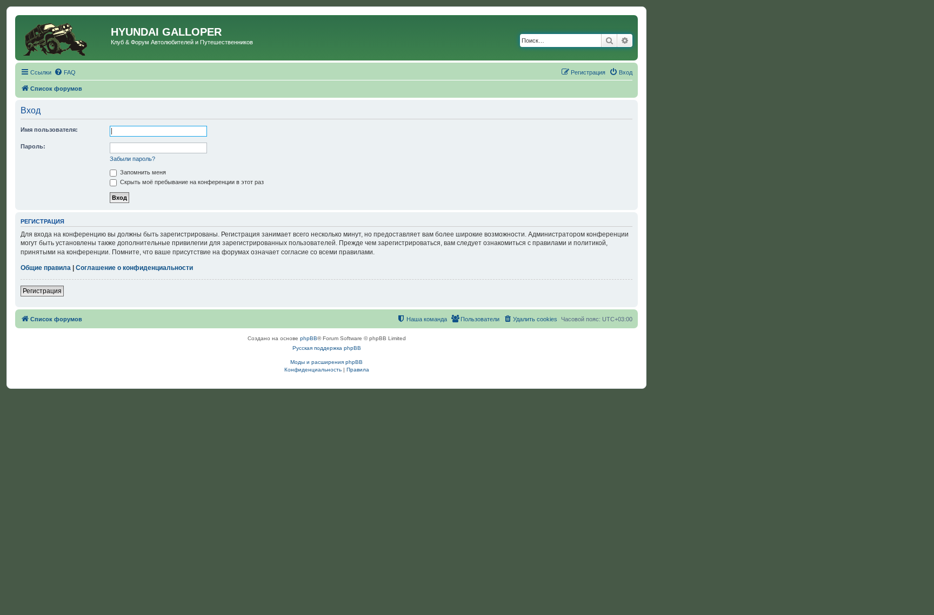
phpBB (308, 338)
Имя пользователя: (49, 129)
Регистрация (42, 291)
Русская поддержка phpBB (326, 348)
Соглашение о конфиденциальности (134, 268)
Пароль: (33, 146)
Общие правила (46, 268)
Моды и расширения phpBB (326, 362)
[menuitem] (65, 72)
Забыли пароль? (132, 159)
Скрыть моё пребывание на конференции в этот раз (191, 182)
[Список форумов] (64, 38)
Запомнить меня (142, 172)
